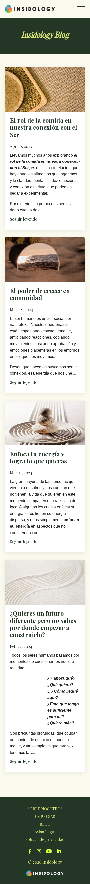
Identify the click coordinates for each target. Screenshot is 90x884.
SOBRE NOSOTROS (45, 808)
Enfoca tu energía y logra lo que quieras (38, 457)
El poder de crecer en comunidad (40, 294)
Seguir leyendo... (25, 219)
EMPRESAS (45, 816)
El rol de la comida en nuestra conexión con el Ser (43, 127)
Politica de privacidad (45, 839)
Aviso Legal (45, 831)
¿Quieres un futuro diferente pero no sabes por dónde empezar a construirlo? (43, 624)
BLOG (45, 824)
